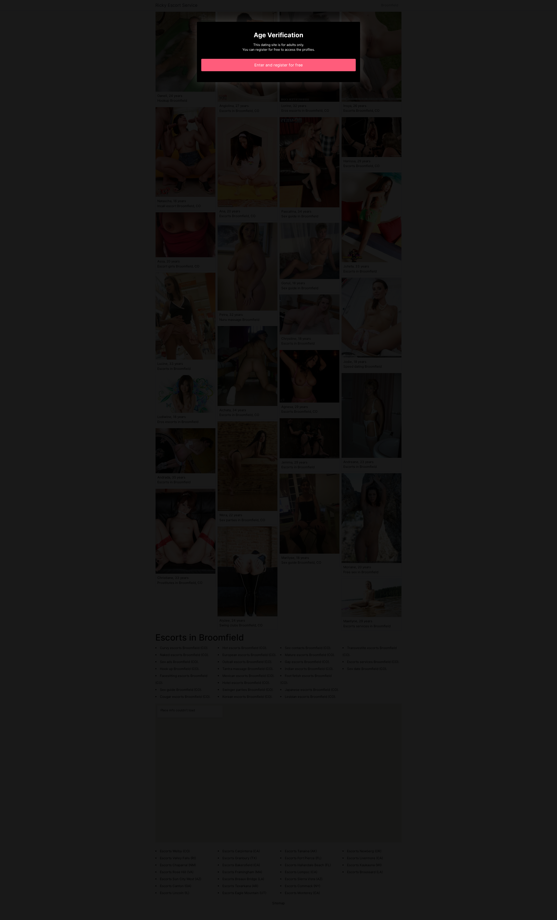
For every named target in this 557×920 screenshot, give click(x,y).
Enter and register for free (278, 65)
